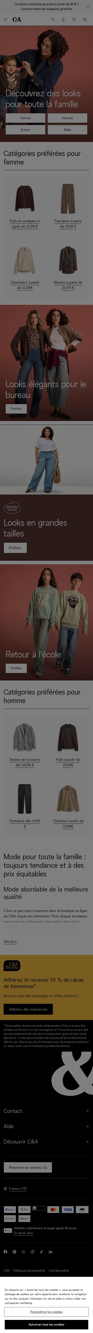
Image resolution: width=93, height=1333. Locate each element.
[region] (46, 1305)
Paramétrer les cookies (46, 1312)
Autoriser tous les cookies (46, 1324)
